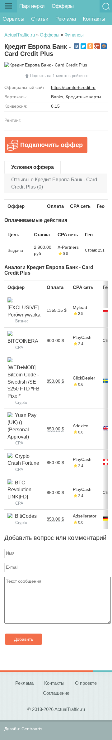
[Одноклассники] (90, 46)
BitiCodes (24, 516)
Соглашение (56, 693)
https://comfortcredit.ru (73, 87)
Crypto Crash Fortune (23, 459)
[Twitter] (83, 46)
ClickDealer (84, 377)
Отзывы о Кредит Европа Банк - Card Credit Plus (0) (54, 183)
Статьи (40, 19)
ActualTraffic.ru (19, 34)
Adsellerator (84, 515)
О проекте (86, 683)
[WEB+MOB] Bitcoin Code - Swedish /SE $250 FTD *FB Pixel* (23, 378)
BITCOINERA (22, 337)
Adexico (80, 425)
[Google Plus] (97, 46)
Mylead (80, 307)
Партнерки (32, 6)
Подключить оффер (51, 144)
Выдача (15, 250)
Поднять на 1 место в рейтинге (59, 75)
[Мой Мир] (104, 46)
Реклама (65, 19)
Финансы (74, 34)
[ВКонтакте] (76, 46)
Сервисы (13, 19)
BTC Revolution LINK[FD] (19, 489)
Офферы (63, 6)
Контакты (94, 19)
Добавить (23, 639)
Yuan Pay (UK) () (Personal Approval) (21, 426)
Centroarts (31, 728)
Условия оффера (32, 167)
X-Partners (68, 247)
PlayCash (82, 337)
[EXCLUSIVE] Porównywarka (23, 307)
